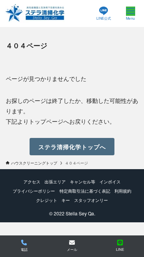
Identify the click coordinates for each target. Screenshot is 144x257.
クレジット (46, 200)
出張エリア (55, 181)
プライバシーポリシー (34, 191)
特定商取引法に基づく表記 (85, 191)
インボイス (110, 181)
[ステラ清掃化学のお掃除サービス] (35, 13)
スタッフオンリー (91, 200)
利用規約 (122, 191)
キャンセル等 (82, 181)
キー (65, 200)
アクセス (31, 181)
